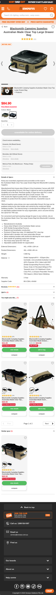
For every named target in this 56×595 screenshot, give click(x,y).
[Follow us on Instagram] (22, 586)
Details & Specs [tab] (7, 177)
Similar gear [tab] (7, 431)
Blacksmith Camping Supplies (28, 28)
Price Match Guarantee (9, 106)
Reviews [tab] (10, 287)
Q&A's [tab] (4, 292)
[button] (5, 319)
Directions (6, 149)
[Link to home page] (28, 8)
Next (47, 424)
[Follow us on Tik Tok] (34, 586)
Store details (14, 149)
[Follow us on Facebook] (16, 586)
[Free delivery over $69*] (13, 22)
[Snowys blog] (39, 586)
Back (5, 27)
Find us (28, 542)
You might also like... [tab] (10, 298)
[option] (14, 315)
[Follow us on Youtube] (28, 586)
